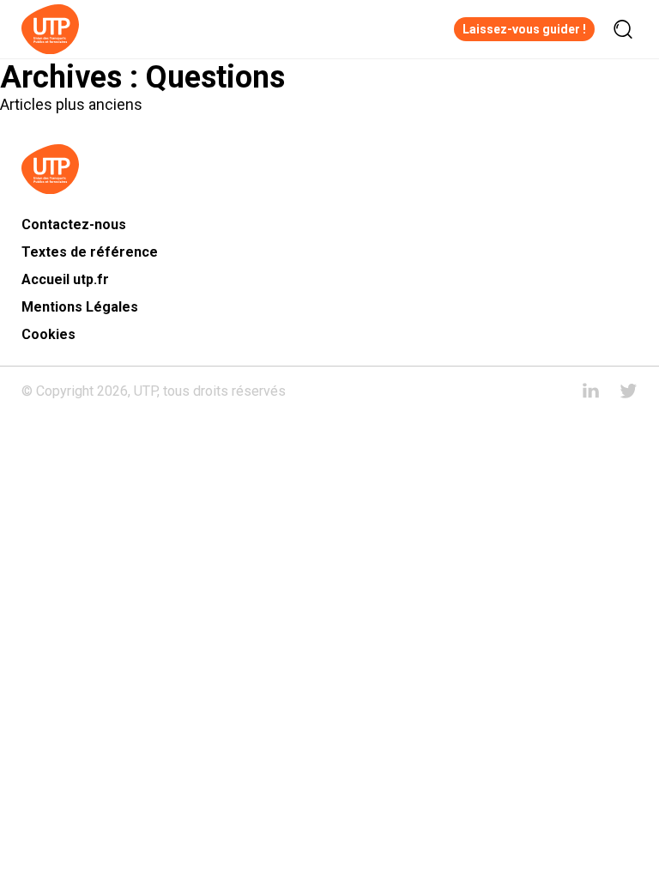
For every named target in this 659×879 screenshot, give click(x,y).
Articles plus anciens (71, 104)
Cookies (48, 334)
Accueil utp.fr (65, 279)
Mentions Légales (79, 307)
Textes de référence (89, 252)
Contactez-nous (73, 224)
